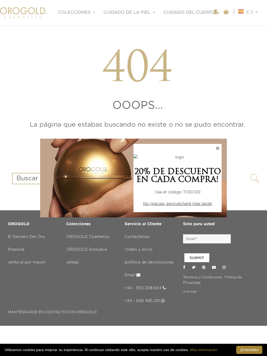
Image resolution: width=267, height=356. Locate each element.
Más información (203, 350)
